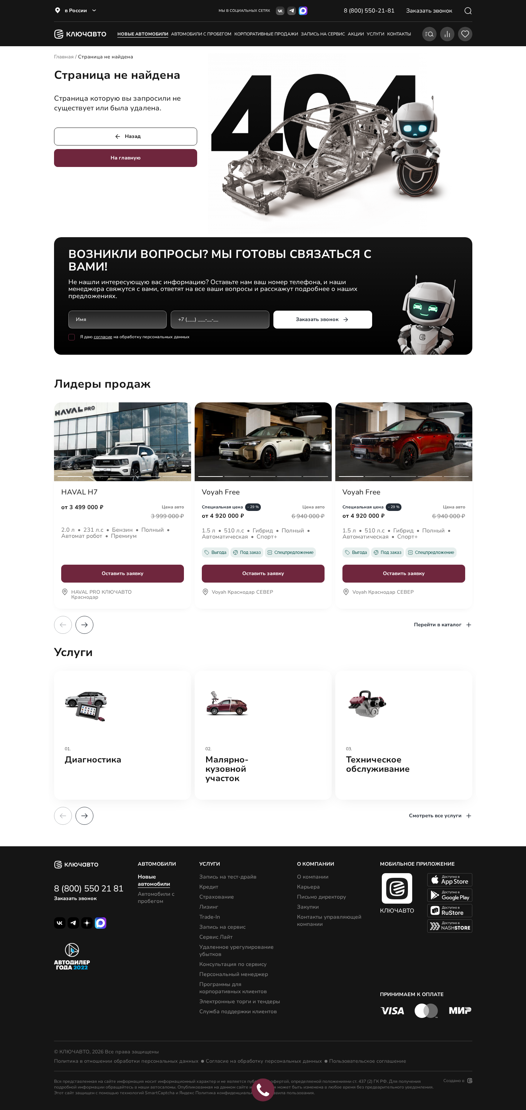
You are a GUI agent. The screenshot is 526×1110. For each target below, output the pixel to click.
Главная (64, 56)
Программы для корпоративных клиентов (233, 988)
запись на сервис (323, 34)
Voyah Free (221, 492)
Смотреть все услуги (435, 815)
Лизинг (208, 906)
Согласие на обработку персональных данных (264, 1061)
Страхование (216, 896)
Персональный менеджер (233, 974)
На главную (126, 157)
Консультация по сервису (233, 964)
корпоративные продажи (266, 34)
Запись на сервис (222, 926)
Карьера (308, 886)
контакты (399, 34)
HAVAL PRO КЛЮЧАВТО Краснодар (101, 595)
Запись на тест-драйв (228, 876)
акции (356, 34)
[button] (84, 625)
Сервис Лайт (216, 937)
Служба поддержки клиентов (238, 1011)
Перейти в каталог (438, 624)
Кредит (208, 886)
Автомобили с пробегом (201, 34)
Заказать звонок (317, 319)
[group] (122, 735)
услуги (375, 34)
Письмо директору (321, 896)
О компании (312, 876)
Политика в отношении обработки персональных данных (126, 1061)
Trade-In (209, 916)
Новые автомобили (142, 34)
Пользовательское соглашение (367, 1061)
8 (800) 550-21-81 (369, 11)
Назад (133, 136)
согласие (103, 337)
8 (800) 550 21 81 (88, 888)
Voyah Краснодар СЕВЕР (242, 592)
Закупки (308, 906)
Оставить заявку (122, 573)
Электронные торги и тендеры (239, 1001)
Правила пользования (290, 1093)
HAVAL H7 (79, 492)
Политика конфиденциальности (229, 1093)
